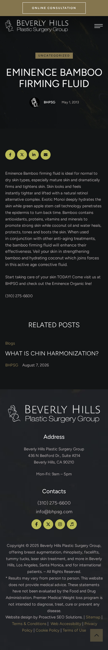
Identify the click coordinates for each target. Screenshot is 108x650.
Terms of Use (74, 630)
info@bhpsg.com (54, 512)
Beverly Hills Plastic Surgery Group (70, 545)
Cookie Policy (48, 630)
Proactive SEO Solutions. (61, 617)
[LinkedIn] (34, 155)
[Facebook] (10, 155)
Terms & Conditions (29, 623)
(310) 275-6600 (54, 503)
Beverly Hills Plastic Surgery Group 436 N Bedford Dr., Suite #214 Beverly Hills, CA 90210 (54, 456)
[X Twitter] (22, 155)
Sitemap (93, 617)
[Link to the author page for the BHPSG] (34, 102)
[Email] (46, 155)
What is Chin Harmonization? (52, 353)
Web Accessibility (66, 623)
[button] (54, 8)
